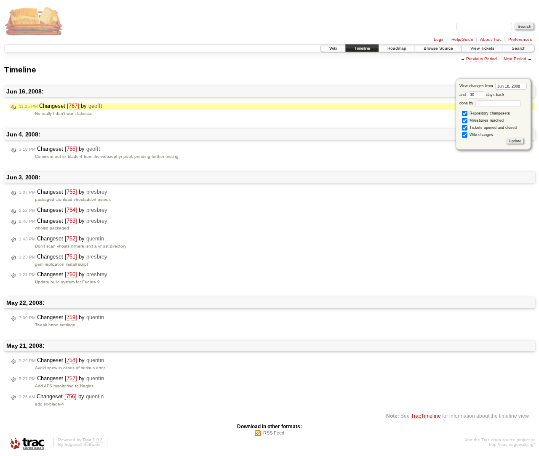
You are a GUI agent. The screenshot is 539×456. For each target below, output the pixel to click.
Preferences (520, 39)
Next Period (515, 58)
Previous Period (481, 58)
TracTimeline (426, 416)
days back (494, 95)
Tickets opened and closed (492, 127)
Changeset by (60, 106)
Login (439, 39)
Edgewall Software (82, 444)
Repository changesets (489, 113)
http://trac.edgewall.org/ (512, 444)
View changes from (476, 86)
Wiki (333, 48)
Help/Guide (462, 39)
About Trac (491, 39)
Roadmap (396, 48)
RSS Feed (273, 432)
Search (519, 48)
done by (467, 103)
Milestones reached (486, 120)
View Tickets (482, 48)
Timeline (362, 48)
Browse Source (438, 48)
